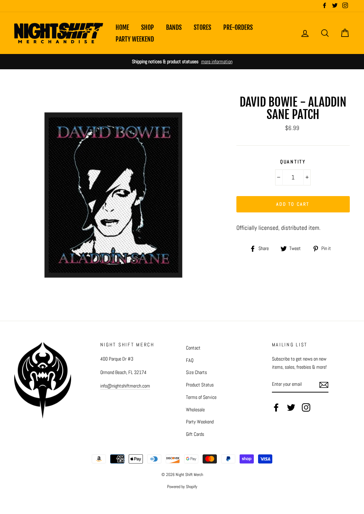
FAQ (189, 360)
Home (122, 27)
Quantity (293, 162)
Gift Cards (195, 434)
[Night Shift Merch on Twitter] (291, 407)
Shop (147, 27)
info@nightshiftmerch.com (125, 386)
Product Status (200, 385)
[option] (182, 62)
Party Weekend (135, 39)
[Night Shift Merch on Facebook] (276, 407)
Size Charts (196, 372)
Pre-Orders (238, 27)
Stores (202, 27)
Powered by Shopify (182, 486)
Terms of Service (201, 397)
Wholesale (195, 409)
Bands (174, 27)
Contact (193, 348)
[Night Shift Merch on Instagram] (306, 407)
